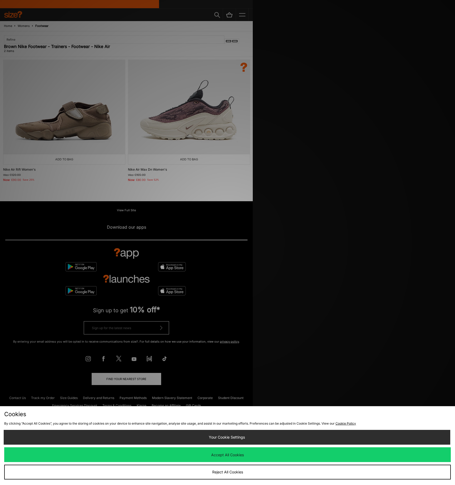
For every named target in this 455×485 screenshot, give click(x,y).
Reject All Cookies (227, 472)
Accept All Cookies (227, 455)
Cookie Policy (345, 423)
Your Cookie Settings (227, 437)
